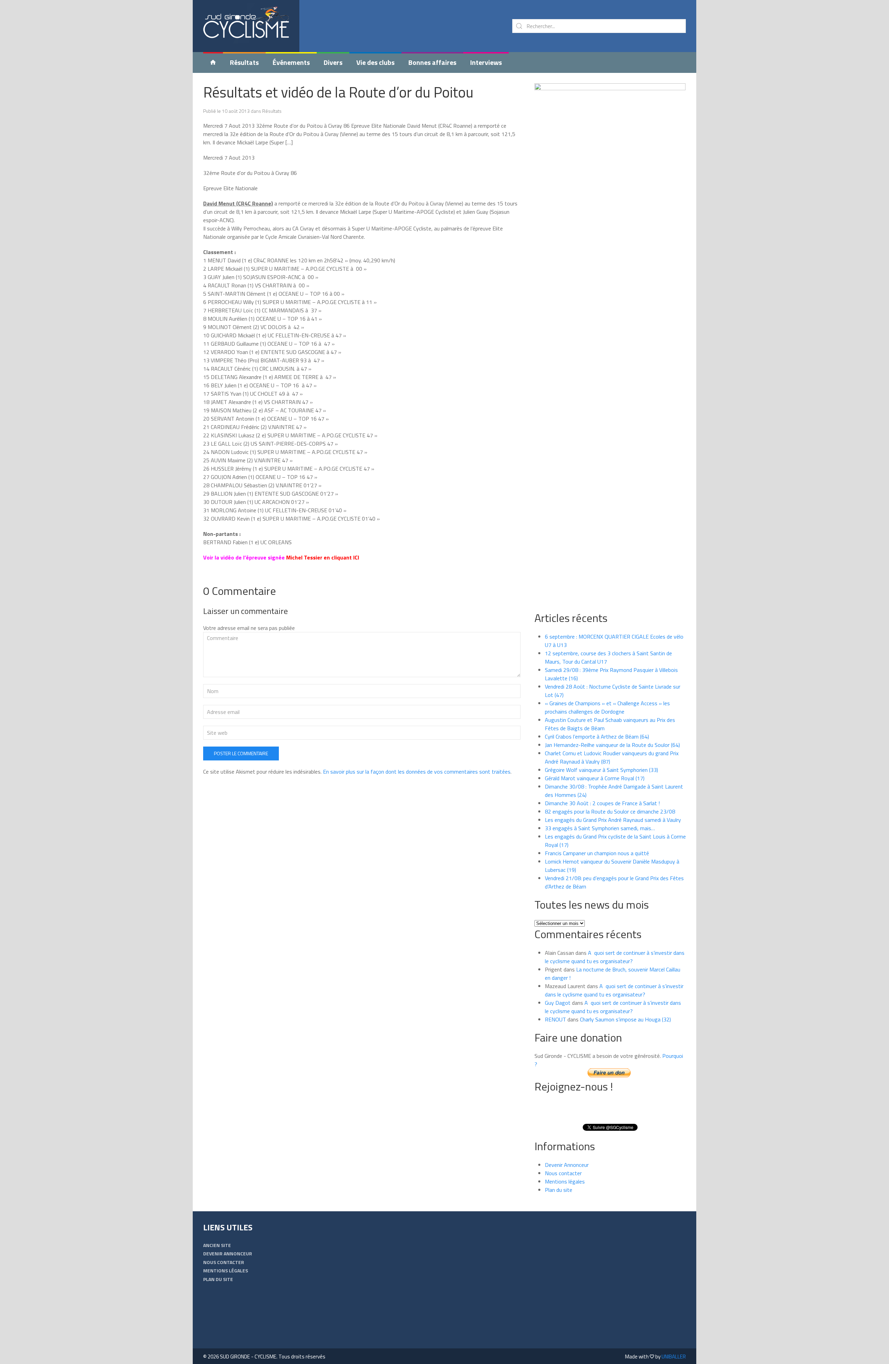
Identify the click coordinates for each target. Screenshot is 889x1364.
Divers (333, 62)
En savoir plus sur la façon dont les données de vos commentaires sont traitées (416, 771)
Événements (291, 62)
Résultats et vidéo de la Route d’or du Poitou (338, 92)
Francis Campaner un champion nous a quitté (597, 853)
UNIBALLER (674, 1357)
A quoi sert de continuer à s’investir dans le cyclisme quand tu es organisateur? (614, 957)
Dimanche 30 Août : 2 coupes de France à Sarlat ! (602, 803)
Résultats (244, 62)
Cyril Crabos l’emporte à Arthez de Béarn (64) (597, 736)
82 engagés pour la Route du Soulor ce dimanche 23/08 (610, 811)
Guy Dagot (558, 1003)
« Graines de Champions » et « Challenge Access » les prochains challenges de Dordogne (607, 707)
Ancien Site (217, 1245)
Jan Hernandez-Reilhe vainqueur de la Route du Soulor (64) (612, 745)
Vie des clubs (375, 62)
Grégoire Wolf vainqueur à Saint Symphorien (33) (601, 770)
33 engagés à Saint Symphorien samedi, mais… (600, 828)
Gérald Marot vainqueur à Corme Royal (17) (595, 778)
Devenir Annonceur (567, 1165)
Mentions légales (565, 1181)
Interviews (486, 62)
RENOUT (555, 1019)
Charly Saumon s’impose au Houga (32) (625, 1019)
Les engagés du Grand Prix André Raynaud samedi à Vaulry (613, 820)
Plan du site (558, 1190)
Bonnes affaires (432, 62)
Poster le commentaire (241, 753)
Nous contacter (563, 1173)
